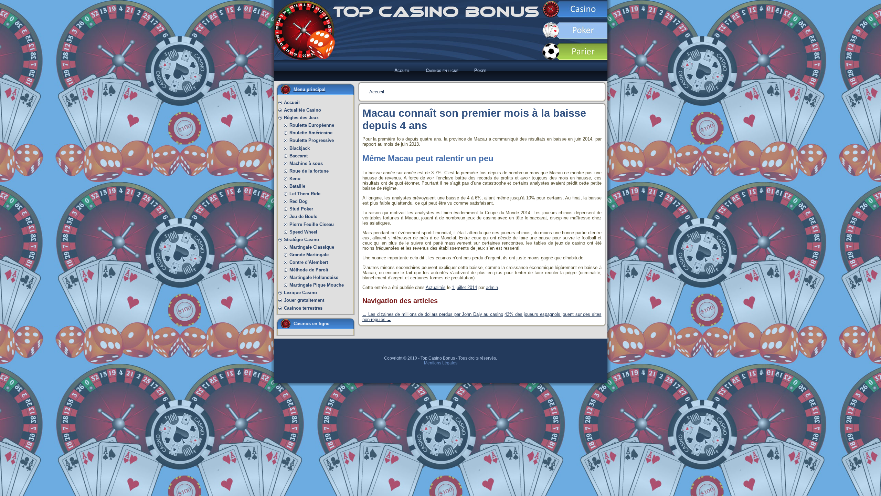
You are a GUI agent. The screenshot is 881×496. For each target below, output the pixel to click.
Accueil (376, 91)
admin (492, 287)
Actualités (436, 287)
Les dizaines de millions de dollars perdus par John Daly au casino (432, 314)
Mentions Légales (440, 363)
